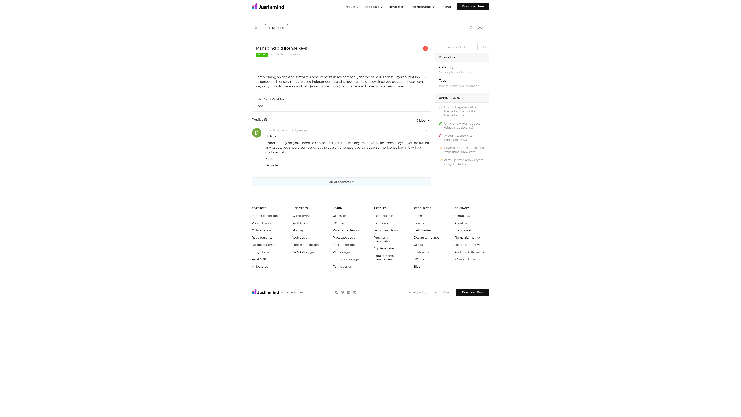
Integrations (260, 252)
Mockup (298, 230)
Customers (421, 252)
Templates (396, 6)
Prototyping (300, 223)
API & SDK (259, 259)
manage (455, 86)
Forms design (342, 266)
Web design (300, 237)
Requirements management (383, 257)
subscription (470, 86)
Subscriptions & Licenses (455, 72)
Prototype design (345, 237)
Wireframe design (346, 230)
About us (460, 223)
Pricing (445, 6)
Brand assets (463, 230)
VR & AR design (303, 252)
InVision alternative (468, 259)
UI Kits (418, 245)
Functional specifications (383, 239)
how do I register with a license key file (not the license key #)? (460, 111)
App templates (383, 248)
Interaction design (265, 216)
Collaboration (261, 230)
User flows (380, 223)
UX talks (419, 259)
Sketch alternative (467, 245)
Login (481, 27)
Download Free (473, 6)
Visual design (261, 223)
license (443, 86)
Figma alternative (467, 237)
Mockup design (344, 245)
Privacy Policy (417, 292)
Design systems (263, 245)
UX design (340, 223)
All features (260, 266)
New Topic (276, 28)
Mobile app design (305, 245)
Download (421, 223)
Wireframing (301, 216)
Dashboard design (386, 230)
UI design (339, 216)
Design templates (426, 237)
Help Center (422, 230)
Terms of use (441, 292)
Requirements (262, 237)
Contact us (462, 216)
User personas (383, 216)
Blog (417, 266)
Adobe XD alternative (469, 252)
